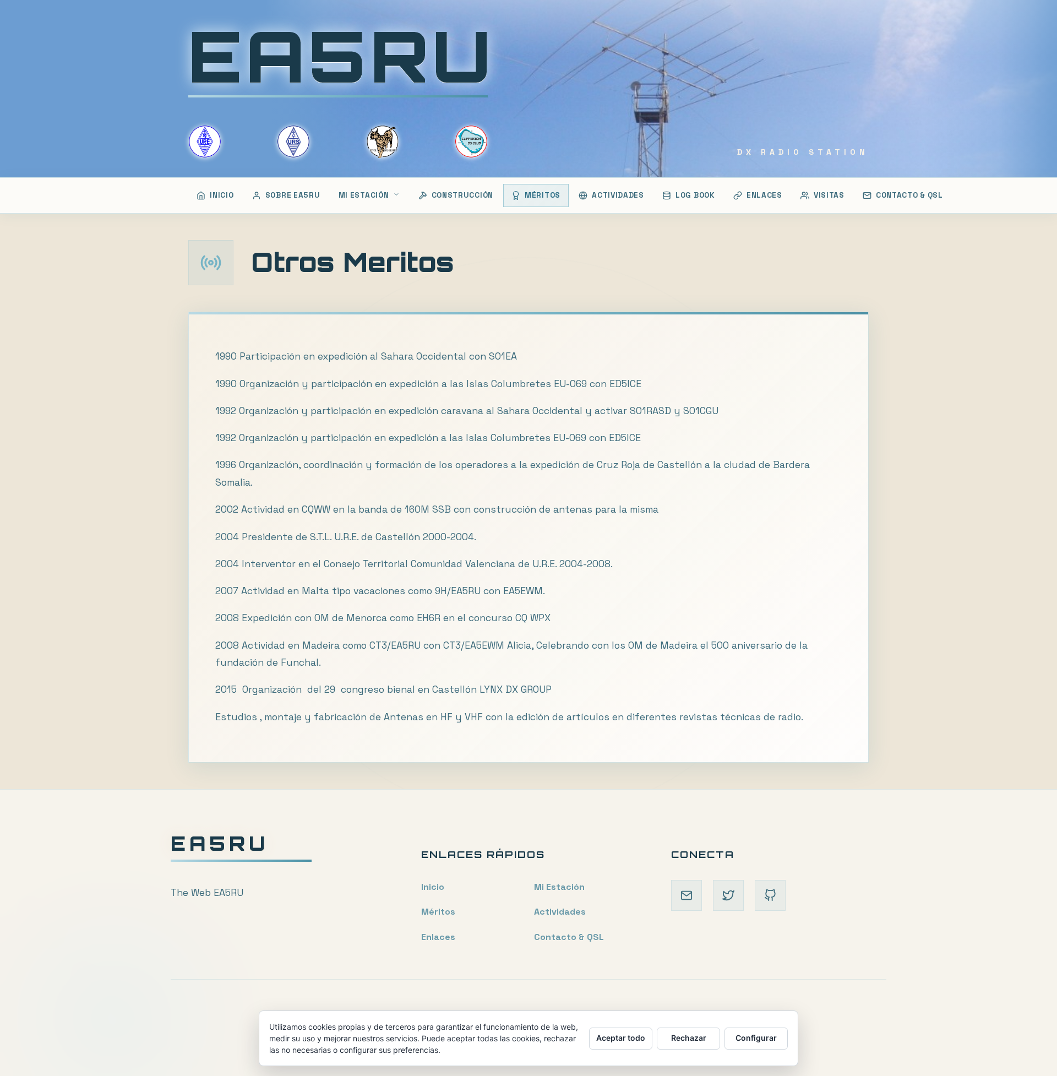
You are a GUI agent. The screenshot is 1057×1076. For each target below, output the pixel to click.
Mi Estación (559, 887)
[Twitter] (728, 895)
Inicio (432, 887)
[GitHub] (770, 895)
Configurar (756, 1037)
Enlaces (438, 937)
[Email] (686, 895)
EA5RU (341, 56)
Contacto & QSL (569, 937)
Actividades (560, 911)
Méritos (438, 911)
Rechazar (688, 1037)
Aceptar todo (620, 1037)
